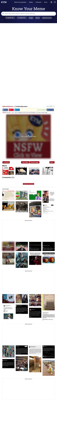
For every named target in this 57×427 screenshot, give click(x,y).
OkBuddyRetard (7, 106)
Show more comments (28, 183)
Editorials (38, 2)
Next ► (52, 162)
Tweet (17, 109)
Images (31, 18)
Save (11, 109)
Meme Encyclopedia (20, 2)
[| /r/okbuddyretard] (28, 136)
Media (31, 2)
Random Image (34, 162)
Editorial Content (47, 18)
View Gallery (25, 162)
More (46, 2)
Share (5, 109)
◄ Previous (6, 162)
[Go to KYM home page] (4, 2)
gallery (24, 112)
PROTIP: (4, 112)
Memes (38, 18)
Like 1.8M (50, 109)
